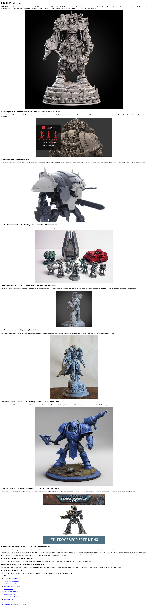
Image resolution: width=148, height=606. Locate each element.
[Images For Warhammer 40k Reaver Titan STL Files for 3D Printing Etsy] (74, 519)
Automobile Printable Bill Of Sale (12, 602)
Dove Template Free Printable (11, 596)
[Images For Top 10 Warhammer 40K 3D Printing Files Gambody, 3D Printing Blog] (74, 193)
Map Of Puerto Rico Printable (11, 591)
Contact (2, 604)
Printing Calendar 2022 (9, 594)
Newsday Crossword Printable (11, 581)
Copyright (25, 604)
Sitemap (15, 604)
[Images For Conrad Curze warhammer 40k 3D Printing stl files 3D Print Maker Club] (74, 367)
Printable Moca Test (8, 599)
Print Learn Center (8, 589)
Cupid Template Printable (10, 583)
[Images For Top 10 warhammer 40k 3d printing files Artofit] (74, 309)
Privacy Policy (8, 604)
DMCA (20, 604)
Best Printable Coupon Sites (10, 578)
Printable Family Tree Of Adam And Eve (14, 586)
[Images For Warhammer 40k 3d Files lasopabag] (74, 137)
